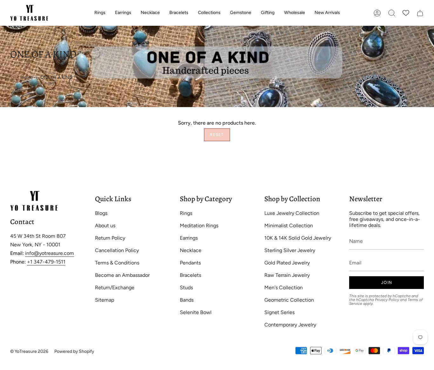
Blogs (101, 213)
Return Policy (110, 238)
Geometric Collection (289, 300)
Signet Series (279, 312)
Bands (186, 300)
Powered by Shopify (74, 351)
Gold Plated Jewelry (287, 263)
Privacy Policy (387, 300)
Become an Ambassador (122, 275)
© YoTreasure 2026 (29, 351)
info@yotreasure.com (49, 253)
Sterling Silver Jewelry (289, 250)
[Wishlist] (406, 13)
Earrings (189, 238)
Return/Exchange (114, 287)
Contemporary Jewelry (290, 325)
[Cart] (420, 13)
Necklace (190, 250)
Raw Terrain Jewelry (287, 275)
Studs (186, 287)
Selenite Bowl (196, 312)
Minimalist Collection (288, 226)
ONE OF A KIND (56, 77)
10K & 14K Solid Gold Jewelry (297, 238)
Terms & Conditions (117, 263)
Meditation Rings (199, 226)
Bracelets (190, 275)
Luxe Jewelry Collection (291, 213)
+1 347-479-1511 (46, 262)
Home (26, 77)
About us (105, 226)
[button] (100, 13)
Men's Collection (283, 287)
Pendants (190, 263)
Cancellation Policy (117, 250)
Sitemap (104, 300)
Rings (186, 213)
